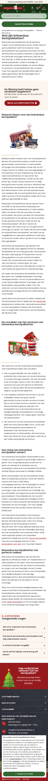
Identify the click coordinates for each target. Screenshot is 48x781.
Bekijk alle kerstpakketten (20, 103)
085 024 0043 (14, 722)
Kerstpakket (29, 30)
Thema (39, 30)
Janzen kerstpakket (37, 538)
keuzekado (41, 301)
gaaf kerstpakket (14, 602)
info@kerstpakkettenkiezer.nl (21, 730)
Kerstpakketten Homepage (12, 30)
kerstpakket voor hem (11, 544)
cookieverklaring (15, 759)
